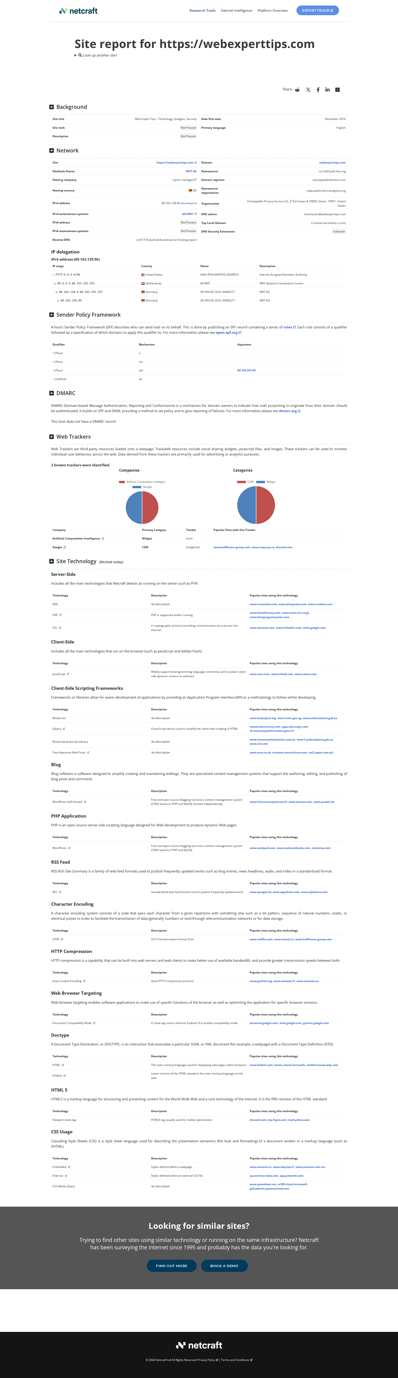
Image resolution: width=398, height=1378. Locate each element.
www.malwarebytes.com (293, 848)
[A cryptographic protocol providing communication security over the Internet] (59, 628)
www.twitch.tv (284, 939)
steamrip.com (321, 848)
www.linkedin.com (288, 628)
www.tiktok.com (282, 674)
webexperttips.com (332, 162)
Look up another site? (99, 55)
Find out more (171, 1266)
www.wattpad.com (262, 848)
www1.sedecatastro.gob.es (315, 739)
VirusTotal (187, 203)
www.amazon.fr (284, 981)
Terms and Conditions (235, 1360)
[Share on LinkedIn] (327, 89)
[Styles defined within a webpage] (68, 1167)
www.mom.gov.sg (289, 718)
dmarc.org (288, 410)
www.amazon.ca (307, 981)
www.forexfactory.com (265, 613)
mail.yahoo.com (299, 1120)
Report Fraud (315, 10)
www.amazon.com (262, 628)
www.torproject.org (263, 718)
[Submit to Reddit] (297, 89)
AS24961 (187, 214)
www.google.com (314, 628)
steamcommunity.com (265, 727)
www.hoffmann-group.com (232, 547)
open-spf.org (226, 332)
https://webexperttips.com (175, 162)
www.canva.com (306, 674)
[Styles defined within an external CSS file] (65, 1176)
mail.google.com (290, 1023)
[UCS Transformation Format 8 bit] (61, 939)
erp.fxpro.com (277, 1120)
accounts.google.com (264, 1023)
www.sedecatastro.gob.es (320, 718)
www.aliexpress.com (292, 604)
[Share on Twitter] (308, 89)
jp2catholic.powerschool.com (269, 1188)
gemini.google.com (316, 1023)
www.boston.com (300, 802)
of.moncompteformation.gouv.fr (272, 731)
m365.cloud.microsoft (292, 1184)
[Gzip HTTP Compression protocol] (83, 981)
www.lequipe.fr (283, 1167)
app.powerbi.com (292, 1176)
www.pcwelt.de (323, 802)
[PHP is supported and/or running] (60, 615)
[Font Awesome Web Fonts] (87, 752)
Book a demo (224, 1266)
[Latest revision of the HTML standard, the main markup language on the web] (64, 1076)
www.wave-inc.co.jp (295, 613)
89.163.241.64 (246, 370)
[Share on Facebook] (318, 89)
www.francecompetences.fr (268, 802)
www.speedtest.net (263, 1184)
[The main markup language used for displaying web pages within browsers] (62, 1065)
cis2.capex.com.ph (320, 752)
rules (287, 327)
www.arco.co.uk (260, 752)
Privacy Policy (206, 1360)
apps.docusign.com (295, 727)
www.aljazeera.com (314, 892)
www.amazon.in (261, 1167)
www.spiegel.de (260, 892)
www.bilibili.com (261, 1065)
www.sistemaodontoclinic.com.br (272, 739)
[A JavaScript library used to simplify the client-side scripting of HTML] (63, 729)
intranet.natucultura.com (289, 752)
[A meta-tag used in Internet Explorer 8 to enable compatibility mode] (93, 1023)
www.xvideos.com (320, 604)
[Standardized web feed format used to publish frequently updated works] (59, 892)
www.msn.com (260, 674)
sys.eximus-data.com (264, 1176)
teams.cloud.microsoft (289, 1065)
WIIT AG (191, 171)
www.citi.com (259, 744)
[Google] (64, 547)
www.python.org (261, 981)
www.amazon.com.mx (310, 1167)
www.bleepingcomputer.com (269, 617)
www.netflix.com (261, 939)
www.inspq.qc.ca (263, 547)
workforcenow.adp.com (322, 1065)
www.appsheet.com (286, 892)
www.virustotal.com (263, 604)
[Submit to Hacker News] (337, 89)
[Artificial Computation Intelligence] (102, 538)
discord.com (284, 547)
